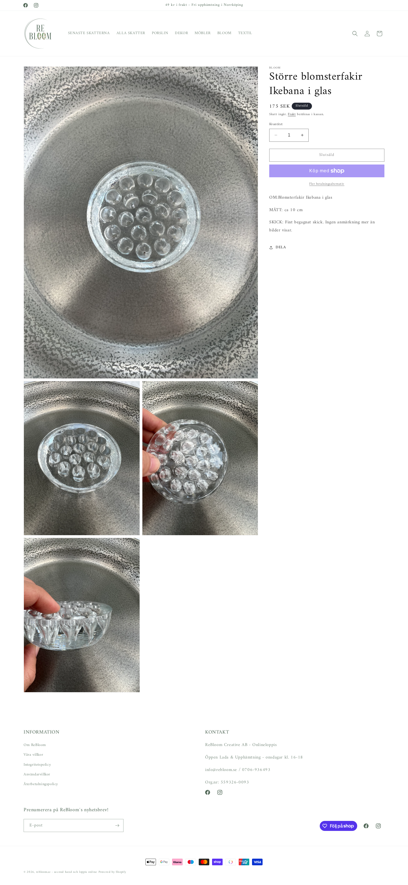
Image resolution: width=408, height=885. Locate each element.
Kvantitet (276, 124)
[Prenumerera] (117, 825)
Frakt (292, 114)
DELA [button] (281, 247)
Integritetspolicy (37, 764)
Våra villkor (33, 754)
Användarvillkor (37, 774)
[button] (355, 33)
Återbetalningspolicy (41, 784)
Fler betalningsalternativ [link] (326, 184)
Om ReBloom (35, 745)
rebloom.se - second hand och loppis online (66, 872)
